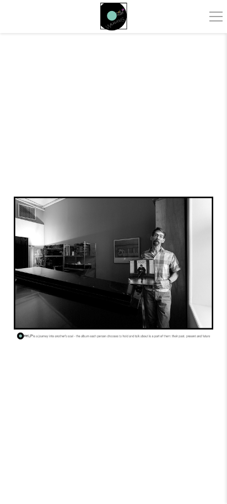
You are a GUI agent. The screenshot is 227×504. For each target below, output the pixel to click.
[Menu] (216, 17)
